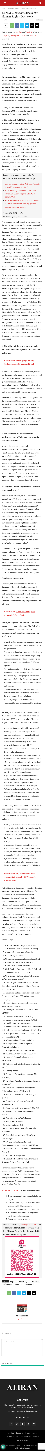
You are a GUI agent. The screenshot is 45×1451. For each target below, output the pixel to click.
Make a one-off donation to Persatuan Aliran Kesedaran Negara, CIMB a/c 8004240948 (20, 193)
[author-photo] (22, 1312)
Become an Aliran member (15, 207)
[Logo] (22, 1394)
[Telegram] (27, 25)
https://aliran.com (22, 1319)
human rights (24, 1281)
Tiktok (23, 35)
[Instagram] (17, 1424)
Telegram (5, 35)
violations (29, 1284)
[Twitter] (22, 25)
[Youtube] (34, 1424)
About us (11, 1433)
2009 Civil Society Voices (28, 8)
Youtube (33, 35)
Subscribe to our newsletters (30, 1437)
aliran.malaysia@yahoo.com (27, 1411)
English (29, 32)
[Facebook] (17, 25)
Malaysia (35, 1281)
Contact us (19, 1433)
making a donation (28, 1224)
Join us (34, 1433)
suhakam (18, 1284)
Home (3, 8)
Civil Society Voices (13, 8)
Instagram (14, 35)
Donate (27, 1433)
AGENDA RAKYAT (10, 1190)
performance (7, 1284)
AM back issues (22, 1440)
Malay (19, 32)
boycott (13, 1281)
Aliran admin (22, 1315)
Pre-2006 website (12, 1437)
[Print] (37, 25)
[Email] (32, 25)
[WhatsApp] (12, 25)
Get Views (40, 20)
